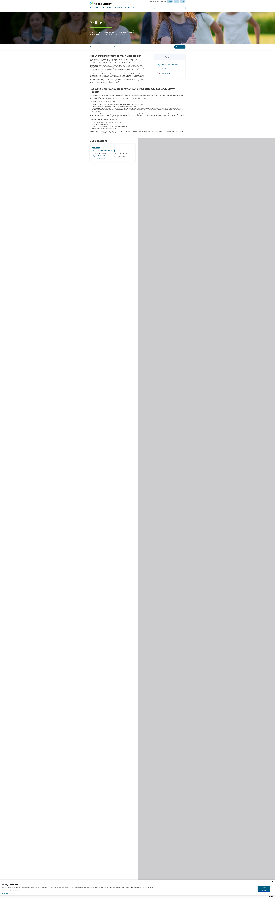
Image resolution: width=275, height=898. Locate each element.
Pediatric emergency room (103, 47)
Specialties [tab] (118, 7)
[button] (207, 585)
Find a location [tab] (107, 7)
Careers (170, 1)
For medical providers (153, 1)
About (91, 47)
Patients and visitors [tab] (132, 7)
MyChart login (170, 8)
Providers (125, 47)
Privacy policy (5, 893)
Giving (176, 1)
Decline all (264, 890)
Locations (117, 47)
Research (163, 1)
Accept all (264, 887)
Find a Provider (180, 46)
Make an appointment (155, 8)
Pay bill (183, 1)
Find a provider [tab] (95, 7)
